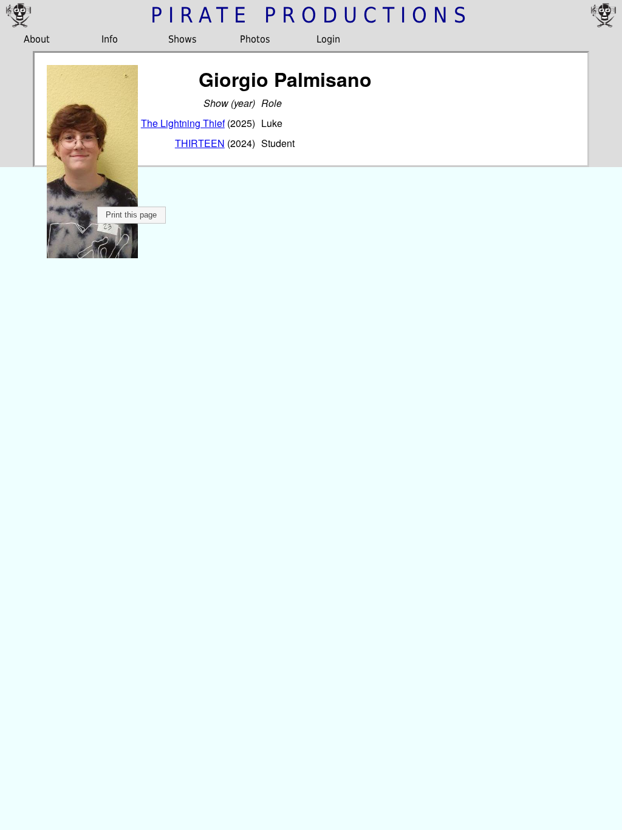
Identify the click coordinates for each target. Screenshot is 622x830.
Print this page (131, 214)
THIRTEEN (200, 143)
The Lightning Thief (183, 123)
